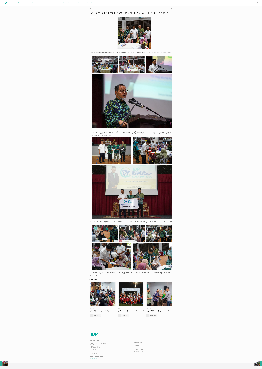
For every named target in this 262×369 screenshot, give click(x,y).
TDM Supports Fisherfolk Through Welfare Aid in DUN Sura (158, 311)
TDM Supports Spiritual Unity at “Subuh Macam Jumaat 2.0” (101, 311)
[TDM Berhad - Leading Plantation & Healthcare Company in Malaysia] (6, 2)
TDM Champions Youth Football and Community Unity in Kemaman (131, 311)
